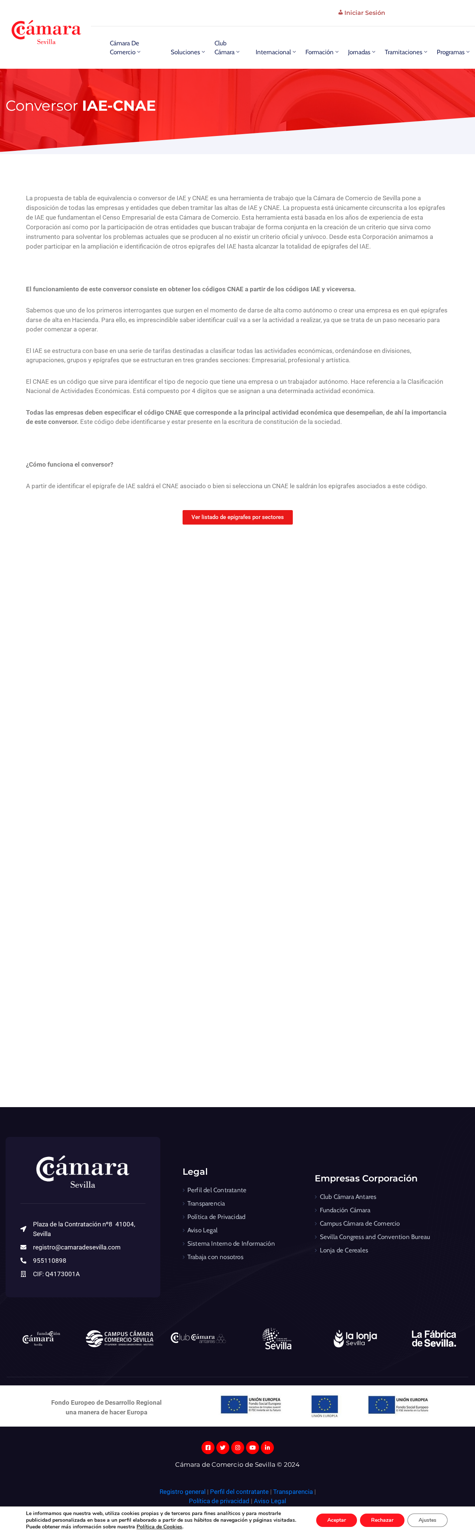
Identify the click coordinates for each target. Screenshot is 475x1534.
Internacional (273, 52)
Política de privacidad (219, 1501)
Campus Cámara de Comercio (360, 1223)
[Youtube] (252, 1447)
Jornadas (359, 52)
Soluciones (185, 52)
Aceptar (336, 1520)
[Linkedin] (267, 1447)
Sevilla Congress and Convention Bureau (375, 1237)
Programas (451, 52)
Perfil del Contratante (216, 1190)
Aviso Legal (202, 1230)
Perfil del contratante (239, 1491)
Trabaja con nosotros (215, 1257)
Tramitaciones (403, 52)
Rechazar (382, 1520)
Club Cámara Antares (348, 1196)
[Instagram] (237, 1447)
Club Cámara (224, 47)
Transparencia (206, 1203)
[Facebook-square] (208, 1447)
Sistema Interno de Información (231, 1243)
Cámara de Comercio (124, 47)
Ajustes (427, 1520)
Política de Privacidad (216, 1216)
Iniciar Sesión (364, 12)
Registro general (183, 1491)
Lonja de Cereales (344, 1250)
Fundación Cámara (345, 1210)
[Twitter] (222, 1447)
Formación (319, 52)
